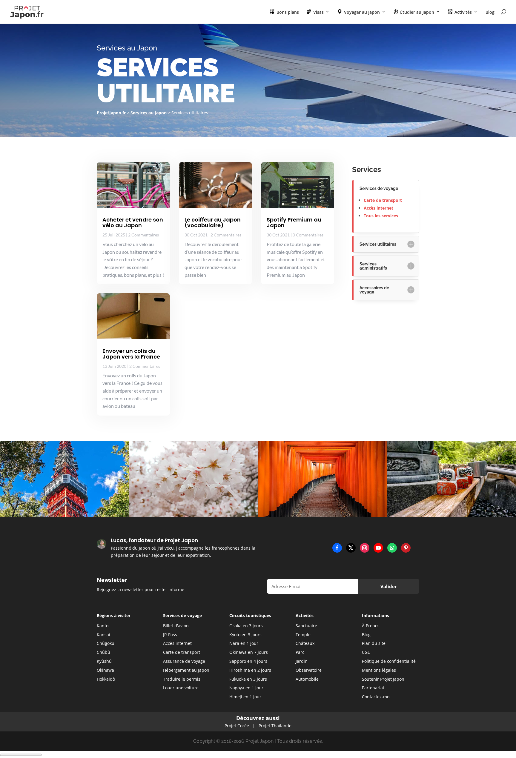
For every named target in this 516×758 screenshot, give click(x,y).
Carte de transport (383, 200)
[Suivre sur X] (351, 548)
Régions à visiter (113, 615)
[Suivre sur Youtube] (378, 548)
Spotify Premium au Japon (294, 222)
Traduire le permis (181, 679)
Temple (303, 634)
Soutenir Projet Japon (383, 679)
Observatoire (309, 670)
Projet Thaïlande (275, 725)
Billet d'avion (176, 625)
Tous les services (381, 216)
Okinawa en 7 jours (248, 652)
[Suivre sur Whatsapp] (392, 548)
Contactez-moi (376, 696)
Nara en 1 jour (243, 643)
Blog (490, 12)
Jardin (302, 661)
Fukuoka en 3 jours (248, 679)
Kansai (103, 634)
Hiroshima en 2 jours (250, 670)
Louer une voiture (181, 688)
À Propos (371, 625)
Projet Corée (237, 725)
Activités (462, 12)
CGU (366, 652)
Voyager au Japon (361, 12)
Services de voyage (182, 615)
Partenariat (373, 688)
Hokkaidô (106, 679)
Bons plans (287, 12)
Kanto (102, 625)
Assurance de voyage (184, 661)
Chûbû (103, 652)
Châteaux (305, 643)
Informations (375, 615)
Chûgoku (105, 643)
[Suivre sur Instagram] (364, 548)
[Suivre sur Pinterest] (406, 548)
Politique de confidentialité (389, 661)
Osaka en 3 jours (246, 625)
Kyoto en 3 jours (245, 634)
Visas (318, 12)
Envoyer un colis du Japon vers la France (131, 353)
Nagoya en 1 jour (246, 688)
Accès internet (378, 208)
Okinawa (105, 670)
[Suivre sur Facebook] (337, 548)
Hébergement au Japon (186, 670)
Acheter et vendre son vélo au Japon (132, 222)
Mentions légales (379, 670)
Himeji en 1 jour (245, 696)
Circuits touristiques (250, 615)
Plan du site (374, 643)
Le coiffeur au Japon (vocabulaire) (213, 222)
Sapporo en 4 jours (248, 661)
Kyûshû (104, 661)
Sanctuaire (306, 625)
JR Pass (170, 634)
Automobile (307, 679)
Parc (300, 652)
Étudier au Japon (416, 12)
